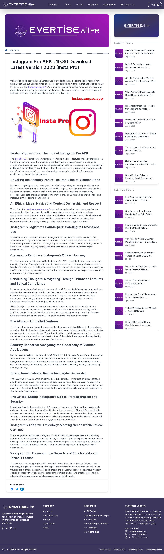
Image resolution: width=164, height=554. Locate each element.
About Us (47, 511)
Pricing (79, 4)
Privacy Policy (120, 549)
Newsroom (93, 4)
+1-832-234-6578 (137, 534)
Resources (108, 4)
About (68, 4)
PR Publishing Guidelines (96, 523)
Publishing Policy (136, 549)
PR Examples (90, 519)
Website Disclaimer (154, 549)
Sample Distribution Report (97, 515)
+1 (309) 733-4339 (138, 537)
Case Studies (49, 523)
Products (53, 4)
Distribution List (50, 515)
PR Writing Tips (91, 532)
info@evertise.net (137, 531)
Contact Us (129, 4)
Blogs (45, 527)
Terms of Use (105, 549)
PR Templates (91, 527)
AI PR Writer (90, 511)
